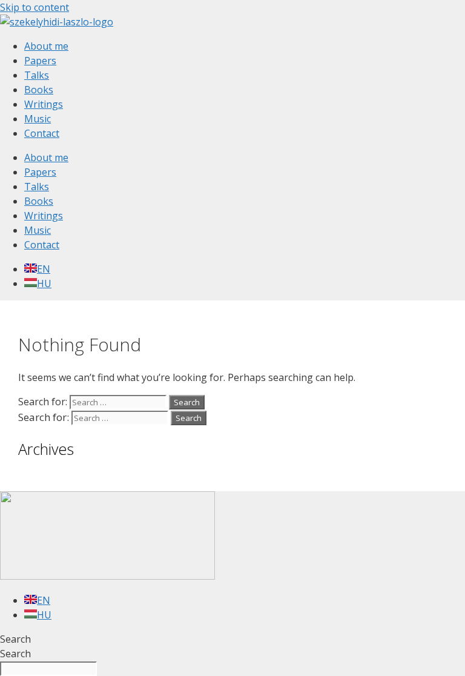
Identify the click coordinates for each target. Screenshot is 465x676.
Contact (41, 133)
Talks (36, 75)
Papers (40, 60)
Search (15, 639)
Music (37, 118)
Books (38, 89)
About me (46, 46)
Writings (43, 104)
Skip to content (34, 7)
